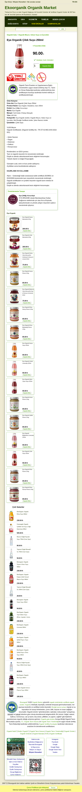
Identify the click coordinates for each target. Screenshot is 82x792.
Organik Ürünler (69, 731)
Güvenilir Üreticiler (42, 12)
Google (55, 744)
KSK (46, 734)
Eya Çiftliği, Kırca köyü (20, 108)
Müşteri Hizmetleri (35, 752)
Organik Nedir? (12, 731)
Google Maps (55, 747)
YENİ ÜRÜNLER (37, 24)
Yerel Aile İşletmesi (15, 14)
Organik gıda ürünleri (47, 719)
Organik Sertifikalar (56, 734)
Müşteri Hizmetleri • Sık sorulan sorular (26, 2)
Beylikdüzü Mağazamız (35, 742)
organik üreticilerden (56, 702)
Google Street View (55, 749)
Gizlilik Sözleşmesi (16, 767)
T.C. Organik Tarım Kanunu (30, 721)
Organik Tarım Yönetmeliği (50, 721)
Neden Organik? (23, 731)
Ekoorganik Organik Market (30, 7)
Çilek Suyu (15, 122)
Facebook (55, 742)
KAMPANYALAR (54, 24)
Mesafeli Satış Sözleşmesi (15, 759)
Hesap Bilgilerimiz (16, 772)
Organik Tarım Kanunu (37, 731)
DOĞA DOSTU (13, 24)
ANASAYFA (12, 19)
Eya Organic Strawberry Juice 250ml (31, 106)
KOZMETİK (33, 19)
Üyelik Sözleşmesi (16, 769)
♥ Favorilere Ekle (39, 46)
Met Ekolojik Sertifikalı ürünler (23, 120)
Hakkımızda (35, 739)
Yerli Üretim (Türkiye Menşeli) (22, 113)
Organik (27, 705)
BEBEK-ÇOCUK (59, 19)
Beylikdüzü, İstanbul (30, 14)
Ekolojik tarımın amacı (59, 707)
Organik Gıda (12, 35)
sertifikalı (66, 702)
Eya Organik (16, 110)
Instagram (55, 739)
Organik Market (37, 702)
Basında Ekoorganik (35, 744)
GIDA (23, 19)
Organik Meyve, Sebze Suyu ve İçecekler (33, 35)
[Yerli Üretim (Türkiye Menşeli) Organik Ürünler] (16, 82)
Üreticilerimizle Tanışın (16, 191)
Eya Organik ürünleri (23, 118)
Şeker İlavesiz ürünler (41, 120)
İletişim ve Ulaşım (35, 749)
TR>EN (74, 2)
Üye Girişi (8, 2)
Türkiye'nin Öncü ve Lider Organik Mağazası (19, 12)
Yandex (55, 752)
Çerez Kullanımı (15, 774)
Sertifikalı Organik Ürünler (58, 12)
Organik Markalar (38, 734)
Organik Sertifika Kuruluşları (48, 724)
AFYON (13, 115)
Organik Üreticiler (26, 734)
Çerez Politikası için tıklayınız (38, 787)
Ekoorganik (23, 702)
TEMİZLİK (45, 19)
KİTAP (25, 24)
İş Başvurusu (35, 747)
